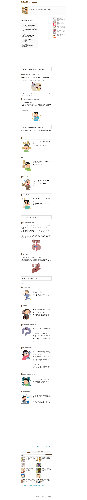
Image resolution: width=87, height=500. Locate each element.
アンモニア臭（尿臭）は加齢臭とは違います (29, 25)
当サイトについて (38, 496)
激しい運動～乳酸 (25, 40)
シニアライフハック (48, 446)
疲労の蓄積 (24, 41)
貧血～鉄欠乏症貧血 (25, 44)
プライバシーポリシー (48, 496)
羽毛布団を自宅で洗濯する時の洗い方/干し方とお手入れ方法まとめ (61, 27)
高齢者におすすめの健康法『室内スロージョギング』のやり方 (34, 485)
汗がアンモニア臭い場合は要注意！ (28, 35)
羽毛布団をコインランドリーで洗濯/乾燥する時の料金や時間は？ (61, 23)
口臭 (23, 30)
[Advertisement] (27, 57)
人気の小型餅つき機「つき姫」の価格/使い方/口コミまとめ (61, 31)
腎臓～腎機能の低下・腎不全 (27, 36)
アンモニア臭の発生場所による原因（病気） (29, 29)
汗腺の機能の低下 (25, 46)
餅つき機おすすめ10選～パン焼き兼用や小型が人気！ (61, 35)
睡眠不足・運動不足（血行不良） (27, 45)
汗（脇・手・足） (25, 34)
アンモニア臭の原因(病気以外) (27, 39)
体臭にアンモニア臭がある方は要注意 (28, 28)
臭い (42, 446)
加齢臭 (37, 446)
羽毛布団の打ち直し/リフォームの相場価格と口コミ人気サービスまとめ (61, 19)
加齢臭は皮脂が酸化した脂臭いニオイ (28, 26)
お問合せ (43, 496)
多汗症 (40, 446)
